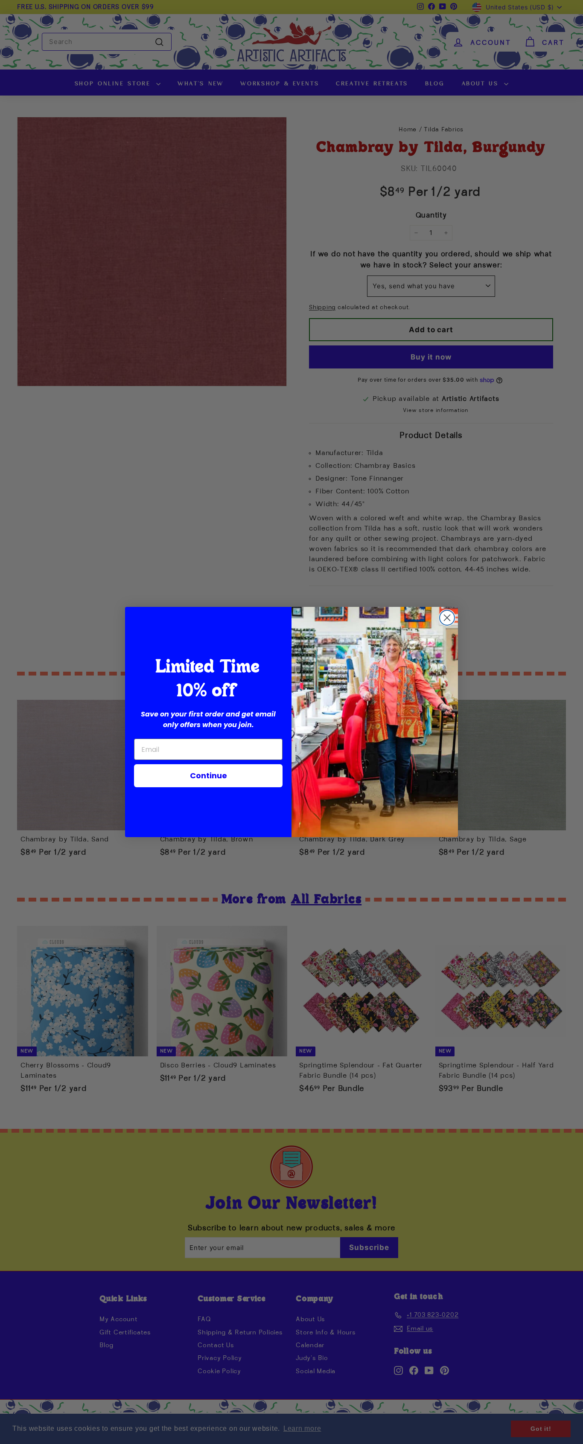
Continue (208, 775)
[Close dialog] (447, 617)
